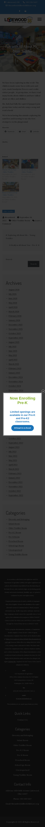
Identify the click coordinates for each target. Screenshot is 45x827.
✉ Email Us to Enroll (22, 428)
